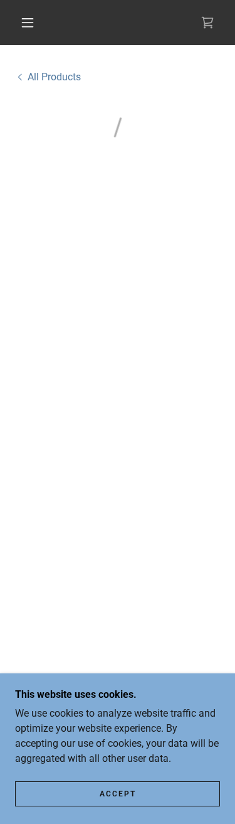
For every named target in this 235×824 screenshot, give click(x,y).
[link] (48, 76)
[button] (27, 22)
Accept (118, 793)
